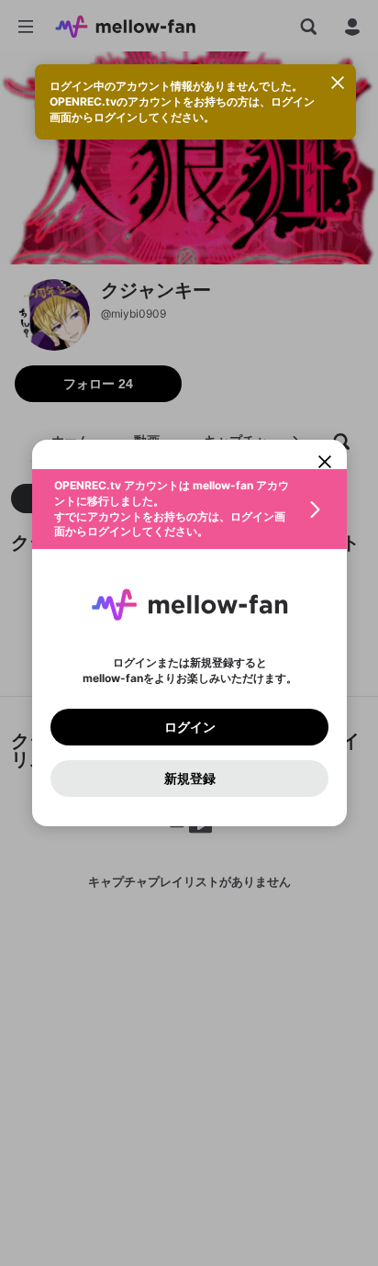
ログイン (189, 727)
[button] (189, 509)
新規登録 (189, 778)
